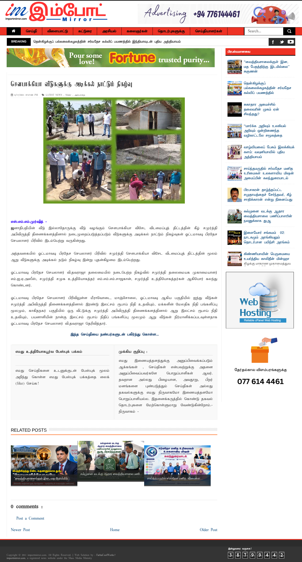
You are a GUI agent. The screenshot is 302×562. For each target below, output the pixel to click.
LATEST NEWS (54, 95)
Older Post (208, 530)
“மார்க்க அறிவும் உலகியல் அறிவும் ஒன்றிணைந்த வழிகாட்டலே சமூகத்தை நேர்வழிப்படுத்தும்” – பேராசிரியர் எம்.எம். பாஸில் (260, 135)
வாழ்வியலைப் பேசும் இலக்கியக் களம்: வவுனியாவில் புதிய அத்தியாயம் (269, 152)
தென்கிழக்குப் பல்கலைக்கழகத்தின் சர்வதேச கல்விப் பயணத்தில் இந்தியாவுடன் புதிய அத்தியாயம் (107, 42)
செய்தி (31, 31)
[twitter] (281, 43)
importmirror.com (16, 558)
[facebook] (273, 43)
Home (115, 530)
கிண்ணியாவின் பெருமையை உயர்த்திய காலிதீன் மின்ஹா (267, 256)
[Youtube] (290, 43)
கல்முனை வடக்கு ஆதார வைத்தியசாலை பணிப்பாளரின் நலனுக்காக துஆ (268, 216)
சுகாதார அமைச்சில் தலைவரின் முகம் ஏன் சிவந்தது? (261, 109)
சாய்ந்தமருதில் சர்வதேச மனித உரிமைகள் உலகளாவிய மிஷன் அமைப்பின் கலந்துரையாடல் (269, 174)
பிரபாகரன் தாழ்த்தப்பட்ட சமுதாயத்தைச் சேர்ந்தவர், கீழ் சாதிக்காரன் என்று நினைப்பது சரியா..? (268, 197)
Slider (68, 95)
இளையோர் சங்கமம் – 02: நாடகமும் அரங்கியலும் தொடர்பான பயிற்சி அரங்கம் (267, 238)
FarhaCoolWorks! (105, 555)
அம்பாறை (80, 95)
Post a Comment (30, 518)
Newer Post (20, 530)
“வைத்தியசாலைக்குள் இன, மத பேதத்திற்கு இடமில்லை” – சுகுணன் (268, 67)
